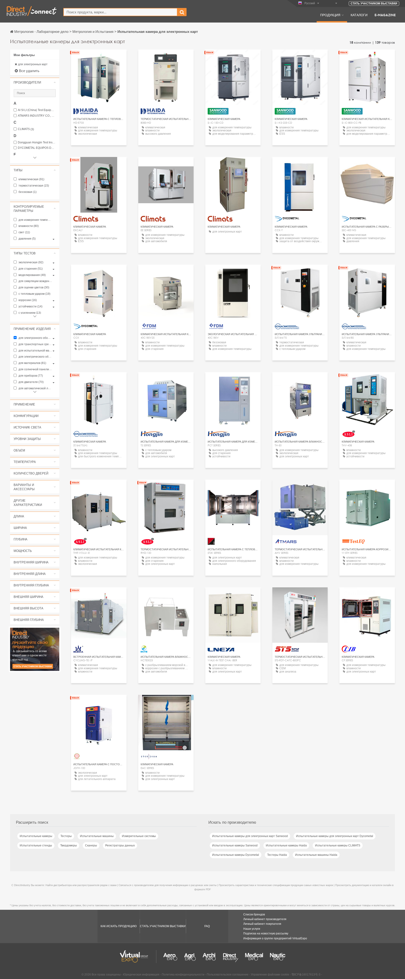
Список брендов (254, 914)
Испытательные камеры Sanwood (235, 845)
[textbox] (120, 12)
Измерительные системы (139, 836)
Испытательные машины (97, 836)
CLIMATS (26, 129)
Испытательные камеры (36, 836)
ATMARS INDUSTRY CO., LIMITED (37, 116)
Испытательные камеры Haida (286, 845)
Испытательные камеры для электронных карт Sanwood (250, 836)
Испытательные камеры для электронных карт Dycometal (334, 836)
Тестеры (66, 836)
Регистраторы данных (120, 845)
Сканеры (91, 845)
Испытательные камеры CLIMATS (337, 845)
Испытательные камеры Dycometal (235, 855)
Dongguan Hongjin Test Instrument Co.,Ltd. (37, 142)
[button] (35, 82)
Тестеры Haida (277, 855)
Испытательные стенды (36, 845)
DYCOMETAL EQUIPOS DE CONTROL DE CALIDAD (37, 148)
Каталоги (359, 15)
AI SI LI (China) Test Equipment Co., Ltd (37, 110)
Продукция (330, 15)
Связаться (233, 487)
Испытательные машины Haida (316, 855)
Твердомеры (68, 845)
